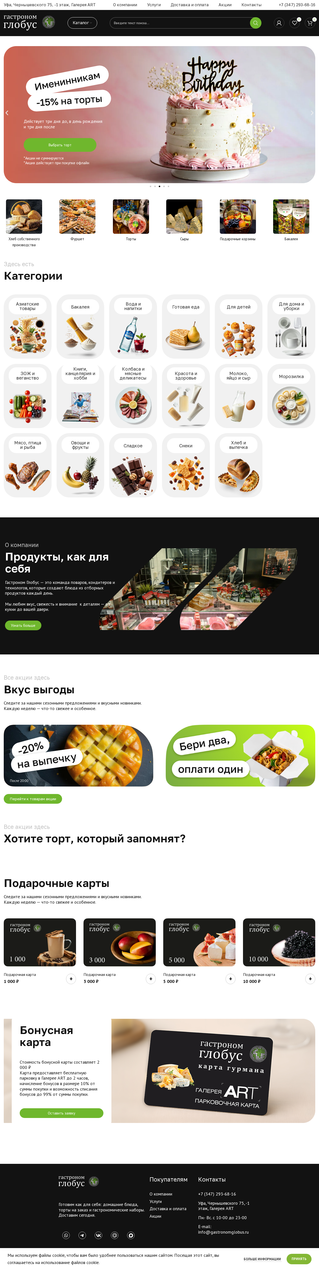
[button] (7, 113)
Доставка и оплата (168, 1208)
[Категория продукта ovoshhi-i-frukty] (80, 465)
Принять (299, 1259)
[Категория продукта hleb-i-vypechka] (239, 465)
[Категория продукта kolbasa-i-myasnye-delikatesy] (133, 396)
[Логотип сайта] (29, 22)
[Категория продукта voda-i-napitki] (133, 326)
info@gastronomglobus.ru (223, 1232)
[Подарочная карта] (40, 942)
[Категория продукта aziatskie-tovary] (28, 326)
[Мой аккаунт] (279, 23)
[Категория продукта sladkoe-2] (133, 465)
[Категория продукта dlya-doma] (291, 326)
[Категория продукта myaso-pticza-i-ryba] (28, 465)
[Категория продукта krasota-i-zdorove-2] (186, 396)
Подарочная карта (20, 974)
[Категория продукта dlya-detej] (239, 326)
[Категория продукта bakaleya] (80, 326)
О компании (161, 1194)
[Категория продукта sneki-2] (186, 465)
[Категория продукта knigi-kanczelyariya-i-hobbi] (80, 396)
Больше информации (263, 1259)
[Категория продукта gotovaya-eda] (186, 326)
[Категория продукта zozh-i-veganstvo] (28, 396)
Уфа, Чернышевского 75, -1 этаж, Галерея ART (224, 1205)
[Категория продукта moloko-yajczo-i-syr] (239, 396)
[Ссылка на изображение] (79, 1182)
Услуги (156, 1201)
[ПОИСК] (255, 23)
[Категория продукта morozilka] (291, 396)
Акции (155, 1216)
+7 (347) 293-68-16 (297, 4)
